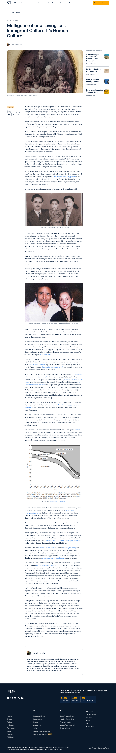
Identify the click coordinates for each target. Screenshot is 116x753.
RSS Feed (10, 737)
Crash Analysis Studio (67, 716)
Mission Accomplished (67, 725)
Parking (9, 722)
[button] (19, 3)
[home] (9, 2)
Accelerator (37, 725)
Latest (9, 731)
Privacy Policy (91, 748)
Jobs (88, 729)
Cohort (35, 728)
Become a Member (39, 716)
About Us (89, 711)
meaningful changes (70, 548)
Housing (9, 716)
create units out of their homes (53, 558)
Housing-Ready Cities (67, 719)
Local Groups (38, 3)
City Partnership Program (41, 731)
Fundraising (90, 726)
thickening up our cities (46, 548)
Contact (89, 717)
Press (88, 720)
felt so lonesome (45, 354)
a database (77, 430)
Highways (10, 725)
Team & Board (91, 714)
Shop (88, 723)
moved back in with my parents (65, 176)
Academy (10, 734)
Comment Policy (103, 748)
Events (35, 722)
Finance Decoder (65, 722)
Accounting (10, 728)
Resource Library (65, 728)
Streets (9, 719)
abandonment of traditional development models (63, 540)
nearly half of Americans (36, 364)
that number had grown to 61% (52, 367)
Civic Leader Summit (40, 734)
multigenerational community (46, 565)
